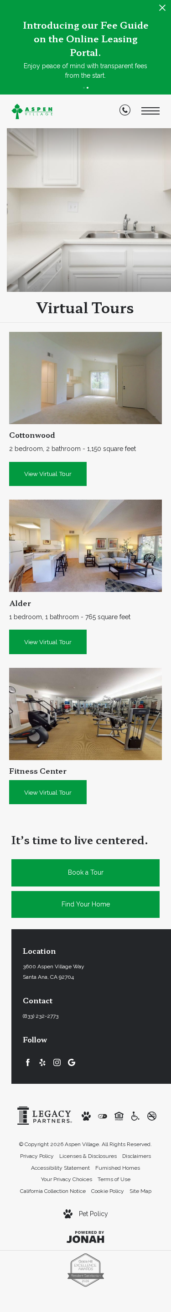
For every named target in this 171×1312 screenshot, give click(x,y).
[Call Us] (124, 112)
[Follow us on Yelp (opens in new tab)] (42, 1062)
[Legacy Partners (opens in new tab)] (44, 1115)
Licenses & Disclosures (88, 1156)
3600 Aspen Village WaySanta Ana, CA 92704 (53, 971)
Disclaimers (136, 1156)
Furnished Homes (117, 1168)
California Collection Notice (53, 1191)
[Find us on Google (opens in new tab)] (71, 1062)
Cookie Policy (107, 1191)
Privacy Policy (37, 1156)
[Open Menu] (150, 111)
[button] (84, 88)
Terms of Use (114, 1179)
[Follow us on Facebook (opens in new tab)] (27, 1062)
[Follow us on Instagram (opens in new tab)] (57, 1062)
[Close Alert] (162, 10)
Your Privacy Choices (66, 1179)
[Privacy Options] (102, 1116)
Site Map (140, 1191)
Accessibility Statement (60, 1168)
